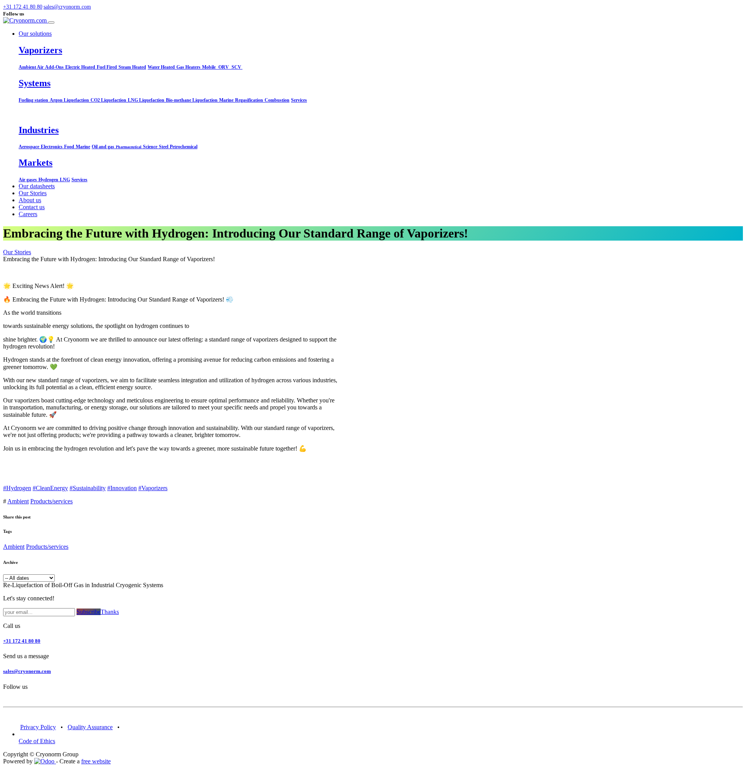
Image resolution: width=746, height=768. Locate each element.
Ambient (18, 501)
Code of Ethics (37, 741)
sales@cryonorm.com (27, 671)
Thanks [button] (110, 612)
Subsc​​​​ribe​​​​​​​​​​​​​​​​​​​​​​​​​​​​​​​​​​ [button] (89, 612)
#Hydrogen (17, 488)
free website (96, 761)
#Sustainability (88, 488)
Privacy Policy (38, 727)
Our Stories (17, 252)
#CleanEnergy (50, 488)
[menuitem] (37, 186)
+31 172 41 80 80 (21, 641)
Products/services (51, 501)
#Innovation (122, 488)
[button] (38, 7)
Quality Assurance (90, 727)
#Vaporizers (152, 488)
